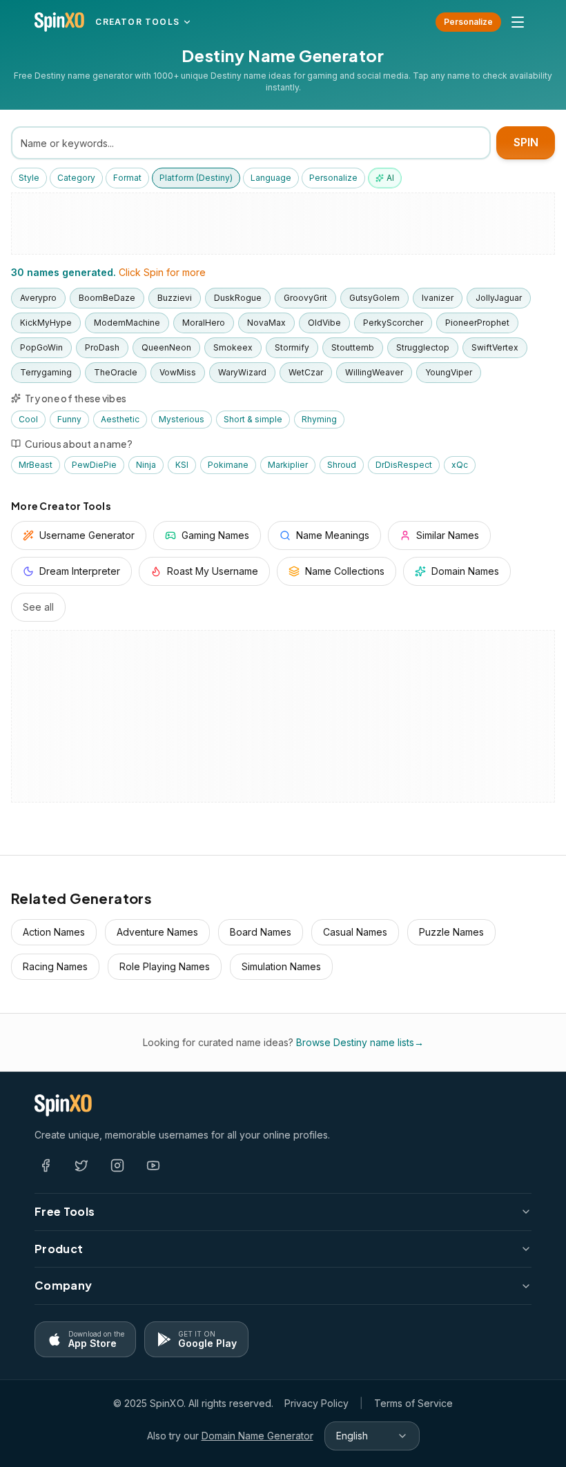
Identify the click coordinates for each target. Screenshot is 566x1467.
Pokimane (228, 465)
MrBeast (35, 465)
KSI (181, 465)
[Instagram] (117, 1165)
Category (76, 178)
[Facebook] (46, 1165)
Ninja (146, 465)
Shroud (341, 465)
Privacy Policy (316, 1403)
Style (29, 178)
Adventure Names (157, 932)
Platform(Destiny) (196, 178)
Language (271, 178)
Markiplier (288, 465)
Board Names (260, 932)
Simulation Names (281, 966)
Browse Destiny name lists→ (360, 1042)
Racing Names (55, 966)
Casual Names (355, 932)
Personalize (468, 22)
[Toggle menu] (517, 22)
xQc (459, 465)
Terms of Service (413, 1403)
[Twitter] (81, 1165)
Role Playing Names (164, 966)
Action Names (54, 932)
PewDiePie (94, 465)
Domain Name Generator (257, 1435)
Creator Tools (137, 22)
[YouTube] (153, 1165)
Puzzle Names (451, 932)
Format (127, 178)
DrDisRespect (403, 465)
